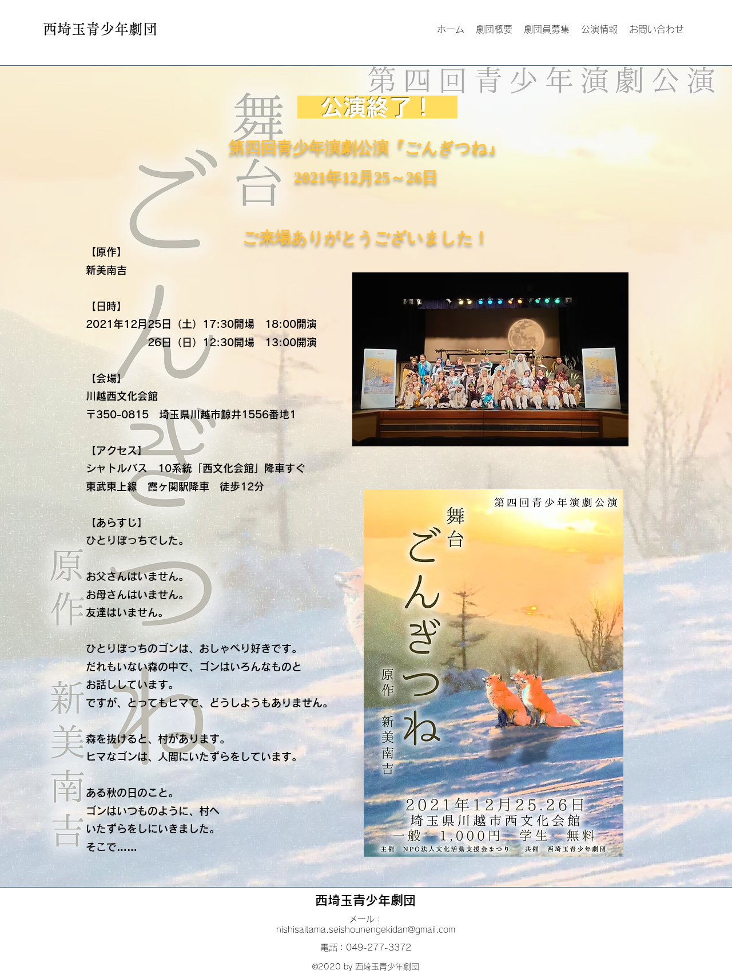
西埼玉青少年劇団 (365, 900)
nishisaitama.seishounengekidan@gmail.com (365, 929)
